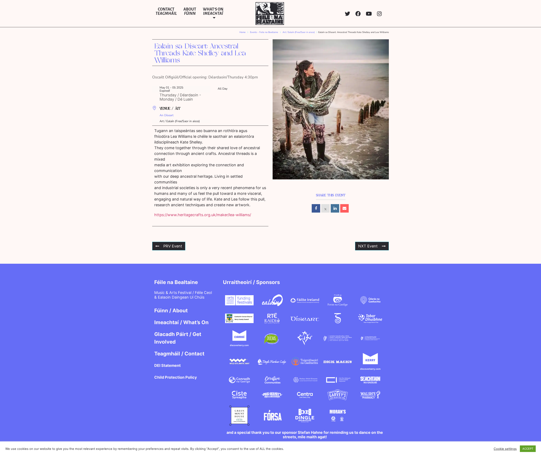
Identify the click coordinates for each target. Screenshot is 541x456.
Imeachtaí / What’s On (181, 322)
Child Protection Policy (175, 377)
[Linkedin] (335, 208)
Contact (166, 11)
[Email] (344, 208)
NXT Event (368, 246)
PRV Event (172, 246)
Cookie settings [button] (505, 449)
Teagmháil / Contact (179, 354)
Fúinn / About (171, 310)
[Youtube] (368, 13)
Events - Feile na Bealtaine (264, 32)
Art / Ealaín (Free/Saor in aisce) (299, 32)
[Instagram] (379, 13)
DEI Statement (167, 365)
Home (242, 32)
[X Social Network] (325, 208)
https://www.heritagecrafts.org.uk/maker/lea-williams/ (202, 215)
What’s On (213, 11)
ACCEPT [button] (527, 448)
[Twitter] (347, 13)
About (189, 11)
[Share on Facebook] (316, 208)
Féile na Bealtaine (176, 282)
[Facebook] (358, 13)
